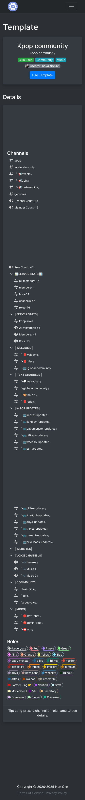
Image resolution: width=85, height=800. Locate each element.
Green (64, 648)
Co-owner (17, 697)
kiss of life (17, 666)
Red (36, 648)
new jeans (31, 672)
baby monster (20, 660)
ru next (67, 672)
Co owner (52, 697)
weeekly (50, 672)
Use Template (42, 75)
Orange (29, 654)
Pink (14, 654)
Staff (57, 685)
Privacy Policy (56, 793)
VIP (34, 691)
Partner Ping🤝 (21, 685)
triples (35, 666)
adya (14, 672)
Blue (59, 654)
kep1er (70, 660)
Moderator (18, 691)
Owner (35, 697)
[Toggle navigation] (71, 6)
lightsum (70, 666)
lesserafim (49, 679)
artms (15, 679)
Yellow (44, 654)
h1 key (54, 660)
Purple (49, 648)
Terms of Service (30, 793)
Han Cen (61, 787)
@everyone (18, 648)
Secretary (49, 691)
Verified (42, 685)
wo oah (30, 679)
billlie (39, 660)
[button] (42, 66)
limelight (51, 666)
